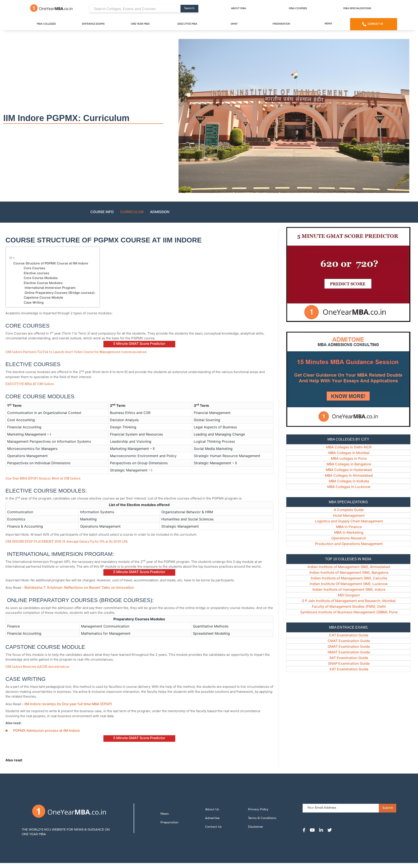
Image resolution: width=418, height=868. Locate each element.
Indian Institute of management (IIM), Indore (348, 589)
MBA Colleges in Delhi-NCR (348, 447)
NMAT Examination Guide (349, 652)
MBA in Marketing (348, 532)
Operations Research (348, 538)
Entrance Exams (93, 24)
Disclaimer (255, 827)
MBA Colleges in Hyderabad (349, 470)
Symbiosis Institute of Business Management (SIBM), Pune (349, 612)
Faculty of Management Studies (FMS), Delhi (349, 606)
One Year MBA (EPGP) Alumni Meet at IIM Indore (43, 478)
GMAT (234, 24)
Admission (159, 212)
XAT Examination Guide (348, 669)
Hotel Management (349, 515)
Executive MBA (187, 24)
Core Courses (34, 268)
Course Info (102, 212)
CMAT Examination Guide (349, 641)
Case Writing (34, 302)
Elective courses (36, 273)
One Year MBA (140, 24)
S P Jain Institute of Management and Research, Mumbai (349, 601)
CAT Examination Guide (348, 635)
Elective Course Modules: (43, 283)
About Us (212, 809)
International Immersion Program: (50, 288)
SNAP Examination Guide (349, 663)
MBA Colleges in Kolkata (349, 481)
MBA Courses (298, 8)
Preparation (281, 24)
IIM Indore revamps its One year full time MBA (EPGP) (68, 704)
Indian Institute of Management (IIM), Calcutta (349, 578)
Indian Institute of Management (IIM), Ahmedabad (349, 567)
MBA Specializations (357, 8)
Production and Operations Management (349, 544)
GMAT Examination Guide (349, 646)
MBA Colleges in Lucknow (348, 486)
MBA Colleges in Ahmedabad (349, 475)
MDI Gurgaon (349, 595)
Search (189, 8)
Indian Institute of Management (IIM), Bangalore (348, 572)
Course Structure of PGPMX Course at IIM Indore (51, 263)
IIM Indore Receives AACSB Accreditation (37, 666)
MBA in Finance (349, 527)
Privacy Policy (258, 809)
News (328, 24)
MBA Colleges (46, 24)
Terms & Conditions (262, 818)
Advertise (212, 818)
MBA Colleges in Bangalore (349, 464)
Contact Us (213, 827)
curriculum (131, 212)
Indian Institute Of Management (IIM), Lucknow (349, 584)
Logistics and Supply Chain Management (349, 521)
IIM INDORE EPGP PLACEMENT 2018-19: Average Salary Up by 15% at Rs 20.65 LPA (66, 541)
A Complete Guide (349, 510)
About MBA (238, 8)
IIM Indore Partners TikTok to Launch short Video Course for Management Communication (76, 352)
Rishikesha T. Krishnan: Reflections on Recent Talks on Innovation (79, 587)
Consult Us (375, 24)
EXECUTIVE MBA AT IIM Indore (29, 384)
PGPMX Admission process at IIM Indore (46, 730)
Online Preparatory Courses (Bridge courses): (59, 293)
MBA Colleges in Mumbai (348, 453)
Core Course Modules (41, 278)
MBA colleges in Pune (349, 458)
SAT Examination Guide (348, 658)
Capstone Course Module (43, 297)
